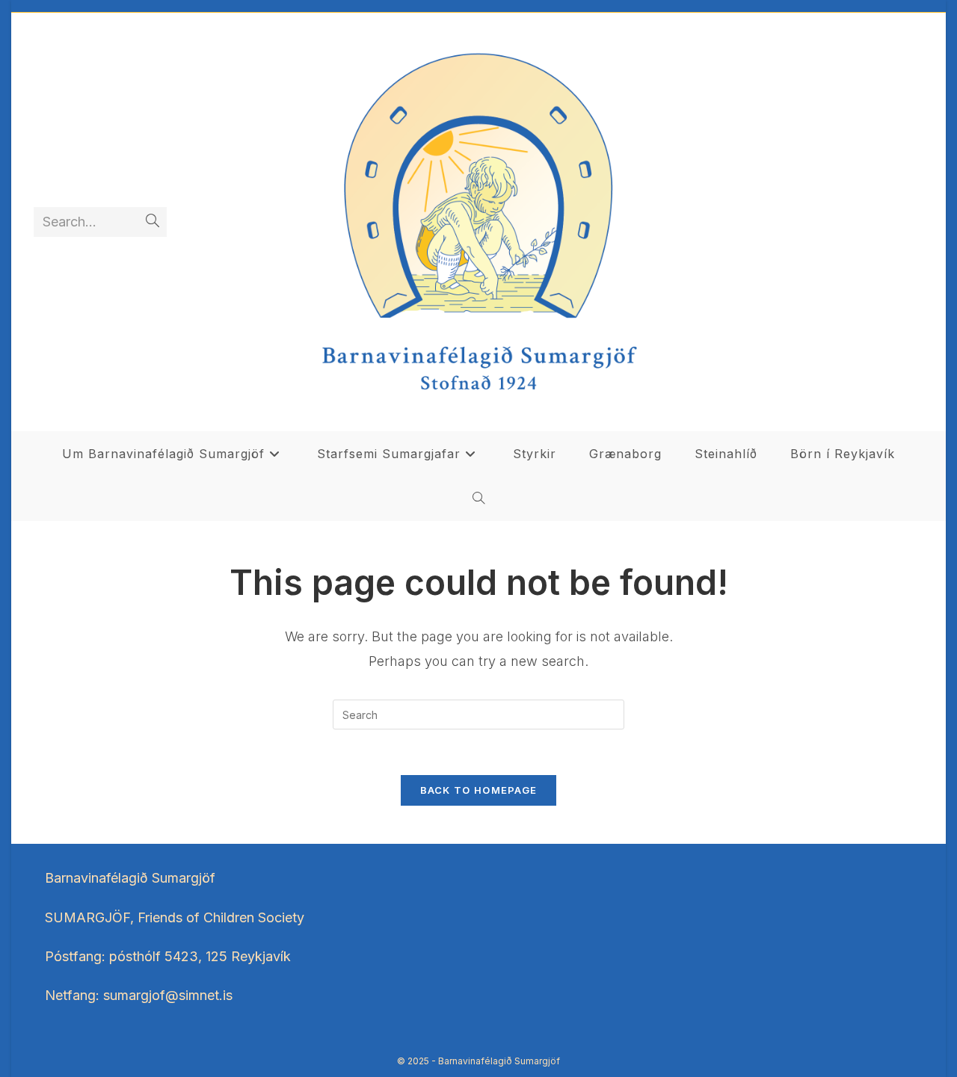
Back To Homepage (479, 790)
